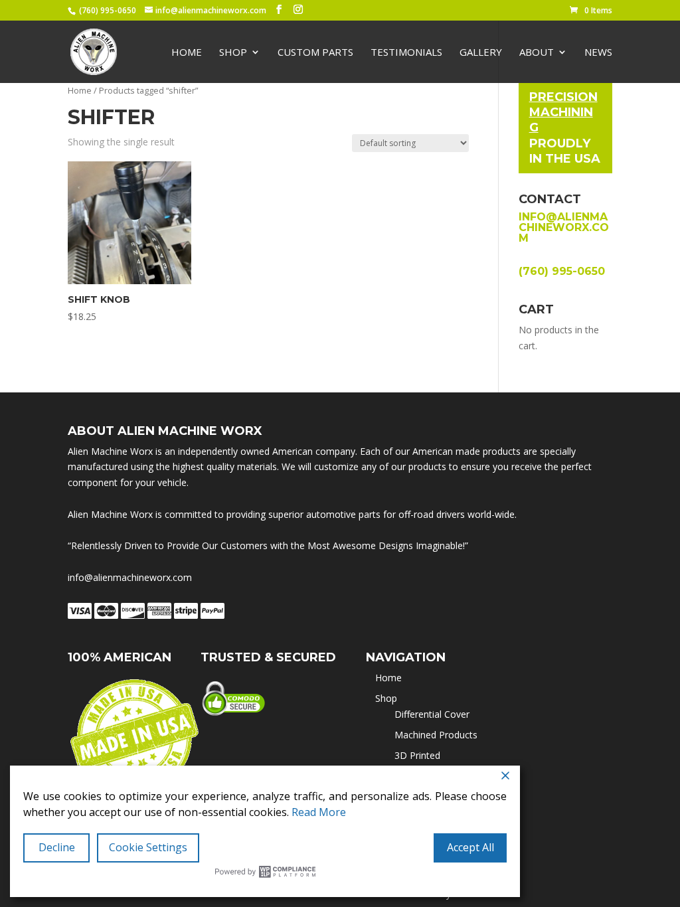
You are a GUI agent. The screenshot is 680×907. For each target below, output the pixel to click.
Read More (319, 812)
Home (186, 52)
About (536, 52)
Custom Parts (315, 52)
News (598, 52)
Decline (57, 847)
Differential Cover (431, 714)
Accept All (470, 847)
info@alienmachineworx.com (564, 227)
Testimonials (406, 52)
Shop (233, 52)
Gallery (481, 52)
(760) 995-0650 (107, 10)
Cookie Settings (148, 847)
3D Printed (417, 755)
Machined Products (435, 734)
